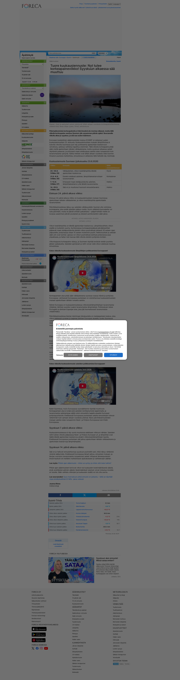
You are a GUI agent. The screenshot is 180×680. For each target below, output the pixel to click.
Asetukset (93, 355)
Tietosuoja (59, 355)
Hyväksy (113, 355)
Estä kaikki (73, 355)
